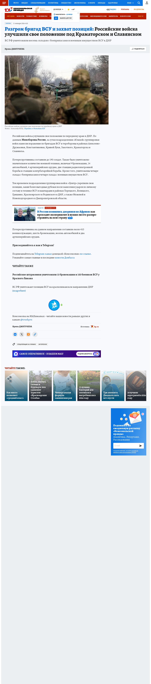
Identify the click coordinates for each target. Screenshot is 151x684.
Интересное (43, 344)
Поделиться (139, 49)
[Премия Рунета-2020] (41, 9)
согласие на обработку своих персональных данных (125, 451)
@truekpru (26, 319)
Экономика (80, 3)
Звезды (101, 3)
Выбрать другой (65, 18)
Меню (4, 3)
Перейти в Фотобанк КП (34, 128)
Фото (16, 3)
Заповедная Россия (98, 16)
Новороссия (125, 16)
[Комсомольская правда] (18, 9)
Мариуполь (113, 16)
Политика (53, 3)
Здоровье (112, 3)
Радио (113, 9)
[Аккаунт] (147, 3)
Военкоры (43, 16)
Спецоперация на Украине (26, 344)
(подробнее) (19, 290)
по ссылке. (86, 254)
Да (56, 18)
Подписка (139, 9)
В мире (91, 3)
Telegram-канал (43, 254)
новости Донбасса (65, 257)
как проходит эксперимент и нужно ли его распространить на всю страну (67, 214)
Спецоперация (38, 3)
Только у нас (31, 16)
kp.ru (96, 326)
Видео (24, 3)
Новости (20, 16)
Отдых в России (81, 16)
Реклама (125, 9)
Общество (66, 3)
